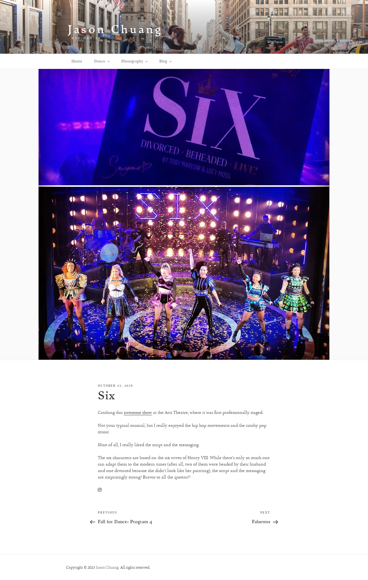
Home (76, 61)
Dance (99, 61)
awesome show (138, 412)
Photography (132, 61)
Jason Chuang (115, 29)
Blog (163, 61)
